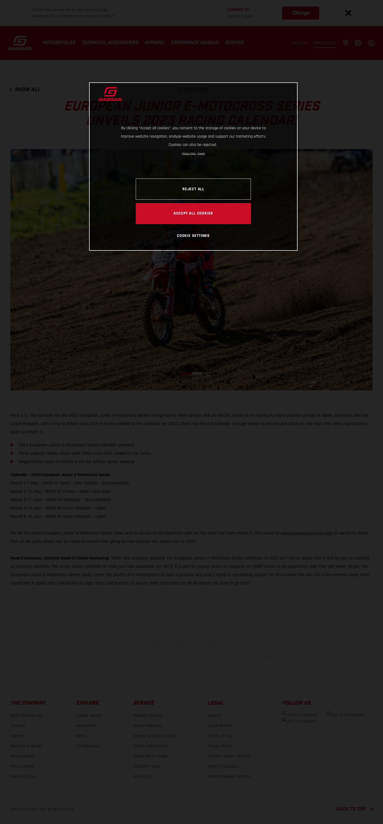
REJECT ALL (193, 189)
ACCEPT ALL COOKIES (193, 213)
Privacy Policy (189, 153)
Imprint (201, 153)
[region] (193, 166)
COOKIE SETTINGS (193, 235)
